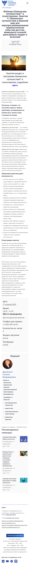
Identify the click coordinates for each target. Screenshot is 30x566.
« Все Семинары (6, 7)
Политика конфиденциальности (11, 527)
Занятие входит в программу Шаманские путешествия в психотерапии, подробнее (15, 79)
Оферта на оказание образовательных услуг (14, 525)
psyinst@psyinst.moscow (12, 518)
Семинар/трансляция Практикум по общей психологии (9, 480)
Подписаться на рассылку (15, 535)
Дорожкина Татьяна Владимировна (9, 374)
